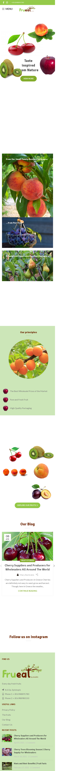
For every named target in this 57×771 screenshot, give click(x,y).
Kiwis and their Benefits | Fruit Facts (30, 763)
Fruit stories (27, 560)
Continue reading (27, 591)
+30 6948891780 (18, 2)
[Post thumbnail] (7, 739)
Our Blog (6, 719)
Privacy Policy (8, 710)
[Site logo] (27, 8)
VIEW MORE (28, 79)
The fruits (6, 715)
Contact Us (7, 724)
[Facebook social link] (3, 2)
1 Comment (30, 743)
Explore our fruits (26, 505)
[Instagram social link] (7, 2)
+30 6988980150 (21, 698)
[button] (54, 565)
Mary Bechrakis (27, 575)
